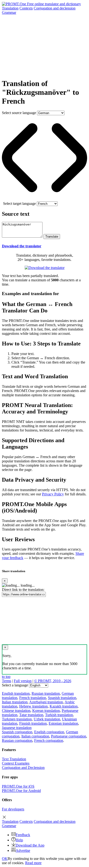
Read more (33, 863)
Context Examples (15, 763)
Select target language (19, 203)
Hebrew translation (33, 706)
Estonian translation (63, 723)
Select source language (19, 113)
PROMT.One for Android (21, 791)
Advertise (23, 850)
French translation (32, 698)
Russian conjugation (17, 740)
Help (19, 840)
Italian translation (15, 702)
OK (5, 859)
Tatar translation (31, 715)
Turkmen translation (17, 719)
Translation (10, 8)
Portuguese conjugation (68, 736)
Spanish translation (62, 698)
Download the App (30, 845)
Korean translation (46, 711)
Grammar (9, 12)
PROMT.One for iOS (18, 786)
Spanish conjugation (17, 732)
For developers (13, 809)
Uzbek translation (47, 719)
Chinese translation (16, 711)
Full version (23, 681)
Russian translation (46, 693)
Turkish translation (59, 715)
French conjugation (48, 740)
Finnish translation (33, 723)
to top (6, 677)
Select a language (15, 685)
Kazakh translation (64, 706)
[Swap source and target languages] (44, 199)
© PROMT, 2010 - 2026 (52, 681)
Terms (6, 681)
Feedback (23, 835)
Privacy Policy (53, 494)
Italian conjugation (35, 736)
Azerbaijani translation (46, 702)
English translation (16, 693)
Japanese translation (17, 728)
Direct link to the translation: (23, 590)
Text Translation (14, 759)
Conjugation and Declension (23, 768)
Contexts (26, 8)
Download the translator (21, 246)
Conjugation (54, 8)
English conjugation (49, 732)
